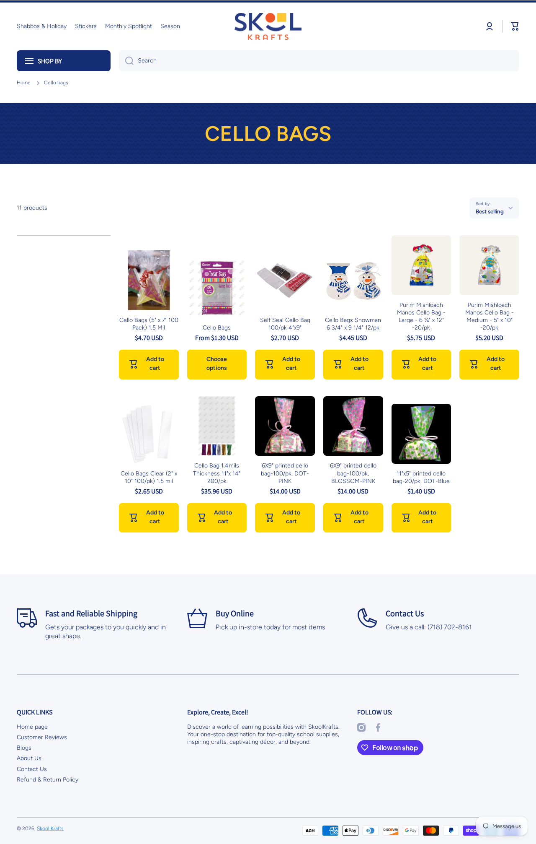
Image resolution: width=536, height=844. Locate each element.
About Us (29, 758)
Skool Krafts (50, 828)
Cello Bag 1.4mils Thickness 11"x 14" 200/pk (216, 473)
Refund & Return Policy (47, 779)
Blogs (24, 747)
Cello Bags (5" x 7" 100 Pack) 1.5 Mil (148, 324)
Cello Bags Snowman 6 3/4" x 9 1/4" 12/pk (353, 324)
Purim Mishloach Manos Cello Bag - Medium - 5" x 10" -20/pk (489, 316)
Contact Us (32, 769)
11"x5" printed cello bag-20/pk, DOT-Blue (421, 477)
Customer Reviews (42, 737)
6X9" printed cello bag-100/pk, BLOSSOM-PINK (353, 473)
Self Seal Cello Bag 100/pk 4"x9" (285, 324)
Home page (32, 726)
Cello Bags (217, 327)
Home (24, 83)
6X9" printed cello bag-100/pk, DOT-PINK (285, 473)
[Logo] (268, 26)
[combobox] (319, 60)
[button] (515, 26)
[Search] (126, 60)
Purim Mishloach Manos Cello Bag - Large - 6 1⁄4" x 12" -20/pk (421, 316)
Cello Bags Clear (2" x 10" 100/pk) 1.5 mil (149, 477)
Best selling (490, 211)
